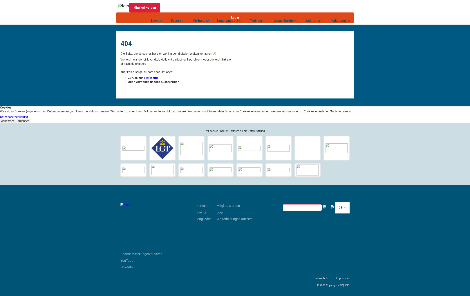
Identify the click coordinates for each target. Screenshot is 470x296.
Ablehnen (23, 121)
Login (221, 212)
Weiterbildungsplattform (234, 219)
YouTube (126, 260)
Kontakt (202, 206)
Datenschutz (321, 278)
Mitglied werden (228, 206)
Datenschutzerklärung (14, 117)
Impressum (343, 278)
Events (201, 212)
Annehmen (8, 121)
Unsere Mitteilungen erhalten (141, 254)
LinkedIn (126, 267)
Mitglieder (203, 219)
